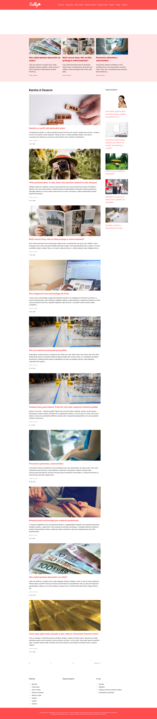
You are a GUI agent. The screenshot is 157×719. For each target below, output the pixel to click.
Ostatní (111, 5)
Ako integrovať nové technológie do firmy (49, 293)
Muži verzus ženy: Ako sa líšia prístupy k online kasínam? (56, 239)
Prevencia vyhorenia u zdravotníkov (46, 463)
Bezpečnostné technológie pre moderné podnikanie (54, 520)
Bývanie (61, 5)
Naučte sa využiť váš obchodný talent (47, 128)
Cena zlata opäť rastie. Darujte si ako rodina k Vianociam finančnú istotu (63, 634)
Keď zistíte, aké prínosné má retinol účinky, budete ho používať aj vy (115, 114)
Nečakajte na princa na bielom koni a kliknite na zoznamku (115, 199)
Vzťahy (118, 5)
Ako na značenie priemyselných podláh (48, 350)
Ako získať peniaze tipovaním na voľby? (48, 577)
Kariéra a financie (91, 5)
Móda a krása (103, 5)
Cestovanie (69, 5)
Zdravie (124, 5)
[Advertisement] (78, 21)
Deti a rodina (79, 5)
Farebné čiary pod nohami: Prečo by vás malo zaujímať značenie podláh (63, 407)
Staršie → (97, 663)
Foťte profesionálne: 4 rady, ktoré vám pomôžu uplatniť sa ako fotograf (63, 182)
